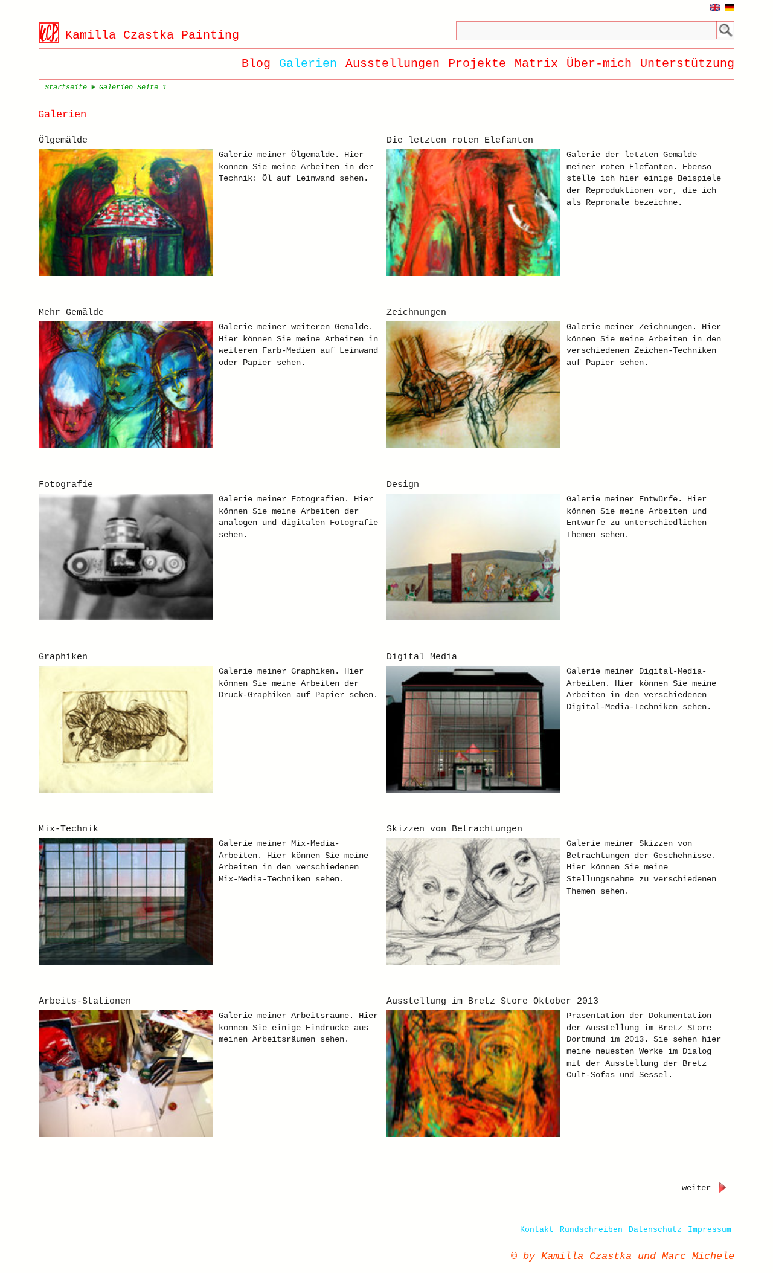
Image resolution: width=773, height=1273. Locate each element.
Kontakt (537, 1229)
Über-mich (599, 64)
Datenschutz (655, 1229)
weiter (696, 1188)
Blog (256, 64)
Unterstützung (687, 64)
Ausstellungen (392, 64)
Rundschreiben (591, 1229)
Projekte (477, 64)
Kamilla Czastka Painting (152, 35)
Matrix (536, 64)
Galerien (308, 64)
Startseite (66, 87)
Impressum (709, 1229)
